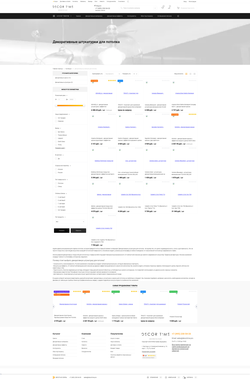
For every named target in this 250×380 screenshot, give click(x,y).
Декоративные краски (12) (63, 78)
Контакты (75, 1)
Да (59, 158)
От (56, 99)
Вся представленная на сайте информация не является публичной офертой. (181, 348)
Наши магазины (115, 341)
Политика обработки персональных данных (121, 356)
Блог (96, 1)
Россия (60, 172)
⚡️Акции (55, 1)
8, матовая (61, 207)
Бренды (90, 1)
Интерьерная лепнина (59, 355)
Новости (102, 1)
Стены (60, 186)
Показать (61, 230)
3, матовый (61, 197)
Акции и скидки (115, 338)
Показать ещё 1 (60, 148)
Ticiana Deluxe (62, 135)
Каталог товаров (63, 16)
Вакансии (84, 348)
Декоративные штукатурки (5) (64, 82)
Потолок (60, 183)
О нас (83, 338)
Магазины (83, 1)
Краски (55, 338)
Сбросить (78, 230)
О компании (121, 1)
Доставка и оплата (65, 1)
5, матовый (61, 200)
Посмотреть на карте (148, 351)
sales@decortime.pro (185, 338)
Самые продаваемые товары (125, 286)
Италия (60, 169)
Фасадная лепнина (58, 358)
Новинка (60, 121)
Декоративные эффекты (60, 345)
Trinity (60, 145)
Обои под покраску (58, 351)
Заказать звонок (100, 10)
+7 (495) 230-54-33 (102, 8)
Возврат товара (115, 348)
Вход (185, 1)
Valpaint (60, 138)
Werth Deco (61, 141)
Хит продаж (62, 118)
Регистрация (192, 1)
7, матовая (61, 203)
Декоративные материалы (60, 341)
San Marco (61, 132)
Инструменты (57, 348)
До (67, 99)
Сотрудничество (111, 1)
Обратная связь (61, 377)
